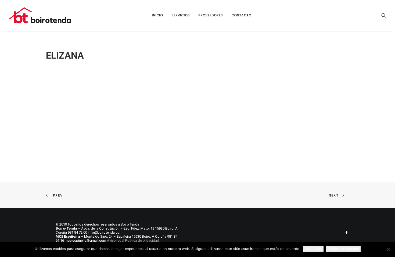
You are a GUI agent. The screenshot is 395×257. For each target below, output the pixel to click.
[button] (383, 15)
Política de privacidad (142, 240)
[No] (388, 249)
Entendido (313, 249)
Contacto (241, 15)
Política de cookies (343, 249)
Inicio (157, 15)
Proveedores (210, 15)
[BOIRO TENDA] (40, 15)
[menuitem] (157, 15)
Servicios (180, 15)
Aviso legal (115, 240)
